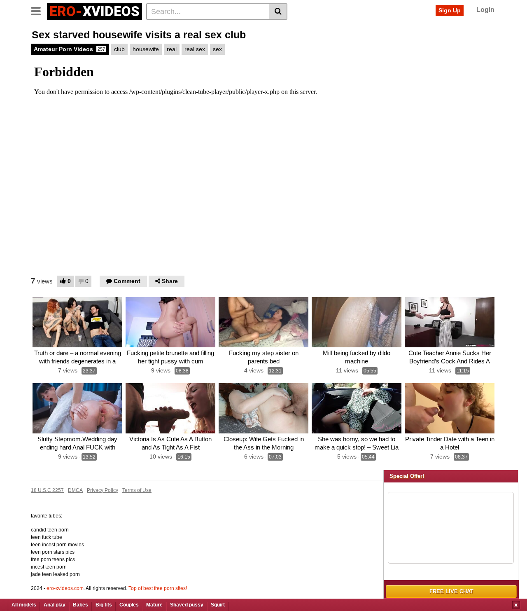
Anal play (54, 605)
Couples (129, 605)
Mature (154, 605)
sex (217, 49)
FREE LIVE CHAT (451, 591)
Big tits (104, 605)
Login (485, 9)
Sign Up (449, 10)
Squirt (218, 605)
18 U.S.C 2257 (47, 490)
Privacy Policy (102, 490)
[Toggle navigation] (39, 10)
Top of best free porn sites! (157, 588)
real (172, 49)
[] (278, 11)
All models (24, 605)
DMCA (75, 490)
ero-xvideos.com (65, 588)
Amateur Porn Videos (69, 49)
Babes (80, 605)
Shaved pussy (186, 605)
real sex (194, 49)
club (119, 49)
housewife (146, 49)
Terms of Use (137, 490)
